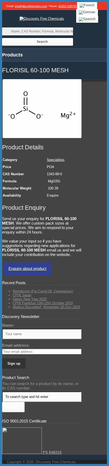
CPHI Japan (22, 295)
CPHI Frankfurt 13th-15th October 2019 (43, 303)
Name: (8, 325)
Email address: (16, 345)
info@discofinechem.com (31, 6)
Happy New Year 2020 (30, 299)
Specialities (56, 160)
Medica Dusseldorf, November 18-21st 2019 (46, 307)
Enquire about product (27, 268)
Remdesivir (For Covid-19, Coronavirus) (43, 291)
